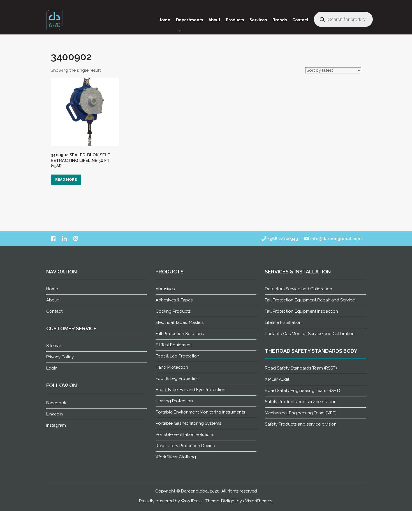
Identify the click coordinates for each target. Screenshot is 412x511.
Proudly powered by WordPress (170, 500)
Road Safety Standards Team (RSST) (301, 368)
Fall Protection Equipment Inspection (301, 311)
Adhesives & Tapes (174, 300)
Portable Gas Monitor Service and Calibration (310, 333)
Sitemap (54, 345)
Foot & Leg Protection (177, 356)
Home (164, 20)
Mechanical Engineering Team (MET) (301, 412)
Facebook (56, 402)
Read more (66, 179)
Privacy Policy (60, 356)
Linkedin (54, 414)
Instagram (56, 425)
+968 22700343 (282, 238)
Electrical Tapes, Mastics (179, 322)
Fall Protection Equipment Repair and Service (310, 300)
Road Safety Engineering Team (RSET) (302, 390)
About (214, 20)
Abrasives (165, 288)
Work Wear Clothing (176, 456)
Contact (300, 20)
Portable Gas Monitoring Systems (188, 423)
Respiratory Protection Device (185, 445)
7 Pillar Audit (277, 379)
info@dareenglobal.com (335, 238)
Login (51, 368)
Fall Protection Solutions (180, 333)
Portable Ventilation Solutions (185, 434)
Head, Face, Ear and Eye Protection (190, 389)
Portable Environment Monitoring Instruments (200, 412)
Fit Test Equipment (174, 344)
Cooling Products (173, 311)
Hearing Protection (174, 400)
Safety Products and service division (301, 401)
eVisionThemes (257, 500)
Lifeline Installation (283, 322)
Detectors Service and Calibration (298, 288)
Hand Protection (172, 367)
